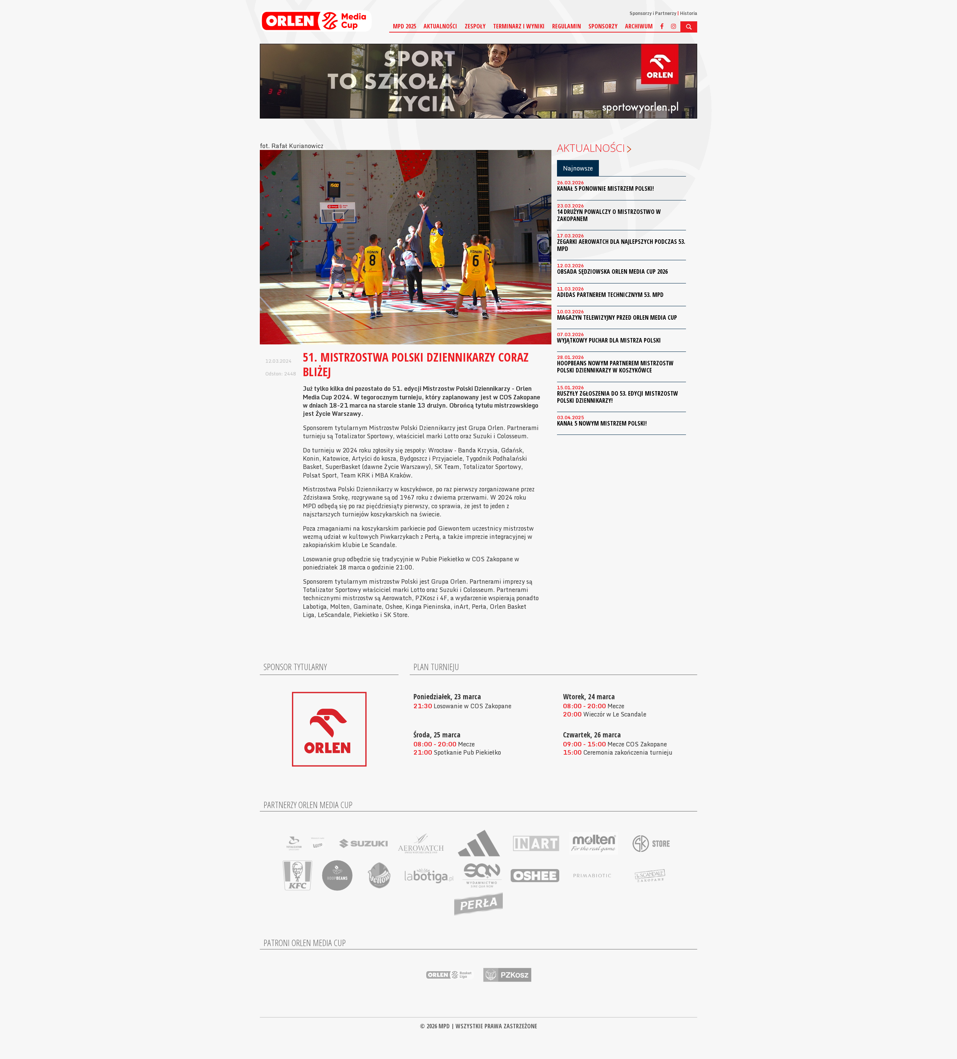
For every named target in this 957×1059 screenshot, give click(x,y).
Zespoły (475, 26)
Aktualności (440, 26)
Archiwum (639, 26)
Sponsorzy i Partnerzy (653, 13)
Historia (688, 13)
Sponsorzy (603, 26)
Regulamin (566, 26)
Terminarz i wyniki (519, 26)
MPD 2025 (404, 26)
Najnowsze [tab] (578, 168)
